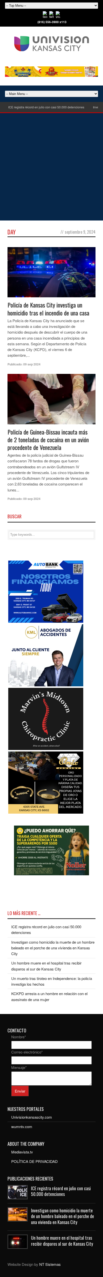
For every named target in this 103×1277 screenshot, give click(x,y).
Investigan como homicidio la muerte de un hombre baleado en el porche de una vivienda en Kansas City (52, 947)
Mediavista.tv (22, 1151)
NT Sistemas (50, 1264)
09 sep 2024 (31, 364)
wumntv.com (21, 1126)
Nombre (18, 1036)
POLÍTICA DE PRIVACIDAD (34, 1161)
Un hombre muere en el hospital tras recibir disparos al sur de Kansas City (62, 1240)
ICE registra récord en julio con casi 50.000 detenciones (46, 107)
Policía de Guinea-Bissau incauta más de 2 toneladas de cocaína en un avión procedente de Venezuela (48, 439)
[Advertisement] (51, 167)
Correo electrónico (27, 1052)
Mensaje (19, 1067)
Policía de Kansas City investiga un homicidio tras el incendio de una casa (48, 308)
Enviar (20, 1091)
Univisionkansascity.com (31, 1117)
